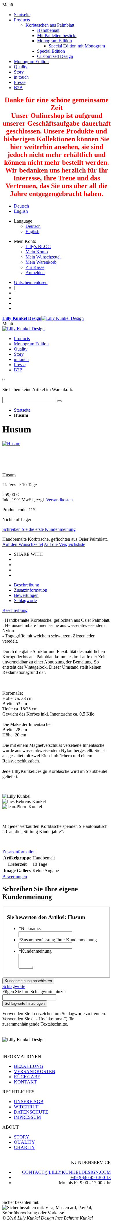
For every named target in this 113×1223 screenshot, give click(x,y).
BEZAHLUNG (28, 1066)
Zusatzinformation (30, 590)
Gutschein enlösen (31, 282)
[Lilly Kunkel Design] (23, 328)
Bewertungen (26, 595)
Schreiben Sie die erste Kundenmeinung (39, 529)
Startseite (22, 410)
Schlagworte (25, 600)
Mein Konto (36, 251)
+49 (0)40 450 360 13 (90, 1177)
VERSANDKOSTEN (34, 1071)
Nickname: (30, 928)
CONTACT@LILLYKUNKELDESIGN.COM (66, 1172)
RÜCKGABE (27, 1076)
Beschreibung (26, 584)
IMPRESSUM (27, 1117)
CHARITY (24, 1147)
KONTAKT (25, 1081)
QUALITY (24, 1142)
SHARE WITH (28, 554)
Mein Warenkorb (41, 262)
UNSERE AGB (28, 1101)
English (21, 211)
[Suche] (59, 401)
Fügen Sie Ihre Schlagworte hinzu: (34, 991)
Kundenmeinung (35, 951)
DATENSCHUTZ (31, 1112)
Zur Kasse (34, 267)
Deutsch (21, 205)
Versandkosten (59, 499)
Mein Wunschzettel (43, 256)
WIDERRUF (26, 1106)
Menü (7, 323)
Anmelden (35, 272)
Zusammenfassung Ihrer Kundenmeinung (58, 939)
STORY (21, 1136)
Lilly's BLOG (38, 246)
